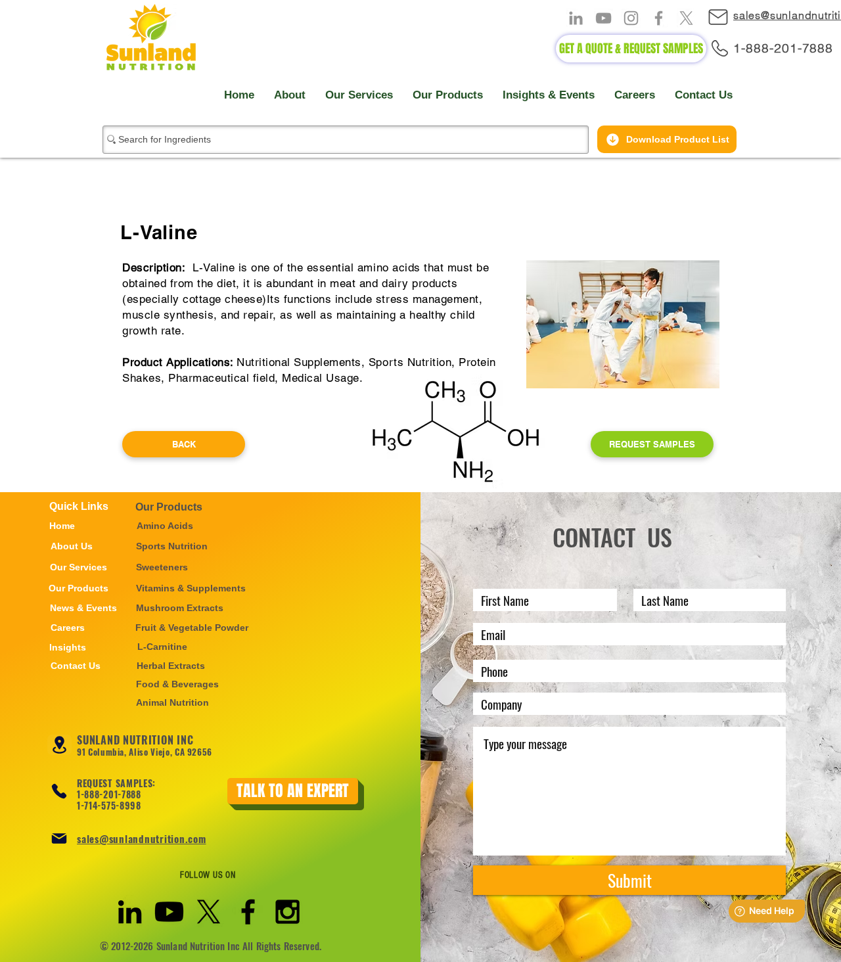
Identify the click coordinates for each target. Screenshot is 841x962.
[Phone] (59, 791)
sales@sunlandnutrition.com (141, 838)
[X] (686, 18)
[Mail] (724, 17)
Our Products (168, 507)
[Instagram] (631, 18)
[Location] (59, 745)
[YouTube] (603, 18)
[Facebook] (658, 18)
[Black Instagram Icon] (287, 911)
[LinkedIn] (575, 18)
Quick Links (78, 506)
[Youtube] (169, 911)
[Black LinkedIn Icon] (130, 911)
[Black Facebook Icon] (248, 911)
